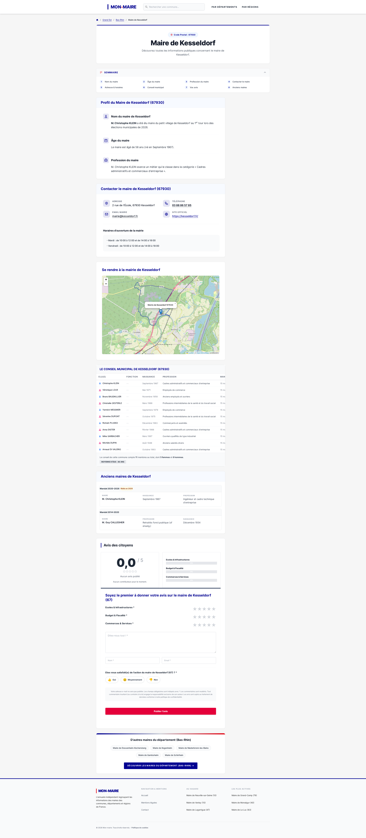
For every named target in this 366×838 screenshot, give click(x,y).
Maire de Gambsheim (148, 755)
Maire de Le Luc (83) (241, 810)
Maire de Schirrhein (174, 755)
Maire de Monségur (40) (243, 802)
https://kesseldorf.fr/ (185, 216)
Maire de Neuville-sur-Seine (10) (201, 795)
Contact (145, 810)
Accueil (144, 795)
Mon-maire (108, 791)
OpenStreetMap (203, 353)
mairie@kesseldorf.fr (125, 216)
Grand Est (107, 20)
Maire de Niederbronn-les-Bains (194, 748)
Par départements (224, 7)
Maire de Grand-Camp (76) (244, 795)
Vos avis (192, 87)
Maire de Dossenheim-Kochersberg (129, 748)
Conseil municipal (153, 87)
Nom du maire (109, 81)
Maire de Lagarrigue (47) (198, 810)
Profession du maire (197, 81)
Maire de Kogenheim (162, 748)
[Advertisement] (250, 140)
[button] (161, 312)
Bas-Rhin (120, 20)
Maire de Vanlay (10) (196, 802)
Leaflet (191, 353)
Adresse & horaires (112, 87)
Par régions (250, 7)
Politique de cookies (140, 828)
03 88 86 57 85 (181, 205)
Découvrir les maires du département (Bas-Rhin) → (160, 765)
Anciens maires (237, 87)
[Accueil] (97, 20)
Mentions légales (149, 802)
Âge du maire (151, 81)
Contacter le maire (239, 81)
